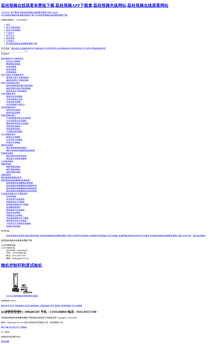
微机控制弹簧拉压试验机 (17, 123)
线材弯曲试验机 (13, 172)
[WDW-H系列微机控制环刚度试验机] (19, 293)
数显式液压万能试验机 (16, 91)
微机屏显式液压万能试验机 (18, 88)
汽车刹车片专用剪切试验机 (18, 223)
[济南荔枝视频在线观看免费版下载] (34, 15)
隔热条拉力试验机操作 (21, 48)
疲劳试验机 (11, 69)
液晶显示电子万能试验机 (17, 77)
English (54, 12)
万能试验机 (45, 306)
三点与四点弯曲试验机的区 (93, 48)
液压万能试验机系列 (10, 83)
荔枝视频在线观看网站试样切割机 (21, 191)
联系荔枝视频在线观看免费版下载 (35, 12)
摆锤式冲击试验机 (14, 96)
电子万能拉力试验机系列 (12, 75)
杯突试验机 (11, 67)
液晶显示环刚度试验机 (16, 158)
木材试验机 (11, 196)
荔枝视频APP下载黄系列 (12, 58)
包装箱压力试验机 (14, 215)
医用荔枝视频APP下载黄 (17, 204)
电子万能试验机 (17, 306)
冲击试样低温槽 (13, 102)
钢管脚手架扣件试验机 (16, 221)
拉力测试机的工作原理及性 (44, 48)
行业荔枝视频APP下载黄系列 (14, 194)
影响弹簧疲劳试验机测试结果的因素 (22, 236)
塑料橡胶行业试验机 (15, 210)
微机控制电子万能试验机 (17, 80)
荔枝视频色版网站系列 (11, 177)
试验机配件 (6, 175)
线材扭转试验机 (13, 112)
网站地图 (5, 341)
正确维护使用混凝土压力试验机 (103, 236)
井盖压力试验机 (13, 142)
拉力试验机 (77, 306)
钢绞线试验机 (7, 145)
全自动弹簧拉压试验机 (16, 121)
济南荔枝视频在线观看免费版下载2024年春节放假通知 (64, 236)
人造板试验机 (7, 161)
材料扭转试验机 (13, 110)
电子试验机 (55, 306)
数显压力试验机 (13, 137)
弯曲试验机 (6, 164)
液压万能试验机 (32, 306)
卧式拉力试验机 (13, 61)
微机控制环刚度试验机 (16, 156)
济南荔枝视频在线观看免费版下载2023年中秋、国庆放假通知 (178, 236)
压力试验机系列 (8, 134)
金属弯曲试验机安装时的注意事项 (134, 236)
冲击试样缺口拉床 (14, 99)
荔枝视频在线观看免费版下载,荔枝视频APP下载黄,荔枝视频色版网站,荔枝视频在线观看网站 (84, 5)
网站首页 (5, 306)
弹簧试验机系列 (8, 115)
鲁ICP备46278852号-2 (10, 327)
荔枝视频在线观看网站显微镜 (19, 183)
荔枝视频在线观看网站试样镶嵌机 (21, 188)
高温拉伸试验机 (13, 213)
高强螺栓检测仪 (13, 207)
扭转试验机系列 (8, 107)
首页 (8, 25)
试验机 (24, 327)
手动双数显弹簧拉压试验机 (18, 118)
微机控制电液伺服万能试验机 (19, 85)
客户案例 (15, 12)
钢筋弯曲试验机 (13, 167)
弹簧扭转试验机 (13, 126)
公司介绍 (5, 12)
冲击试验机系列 (8, 94)
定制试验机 (11, 72)
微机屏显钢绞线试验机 (16, 148)
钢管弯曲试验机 (13, 169)
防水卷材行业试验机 (15, 199)
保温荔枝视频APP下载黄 (17, 218)
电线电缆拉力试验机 (15, 202)
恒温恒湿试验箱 (13, 226)
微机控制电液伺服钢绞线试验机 (20, 150)
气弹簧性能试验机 (14, 131)
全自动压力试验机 (14, 140)
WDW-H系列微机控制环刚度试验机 (22, 296)
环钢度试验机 (7, 153)
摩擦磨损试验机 (13, 64)
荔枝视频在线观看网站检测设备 (15, 180)
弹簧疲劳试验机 (13, 129)
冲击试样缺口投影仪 (15, 104)
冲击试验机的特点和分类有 (69, 48)
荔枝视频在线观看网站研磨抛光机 (21, 185)
